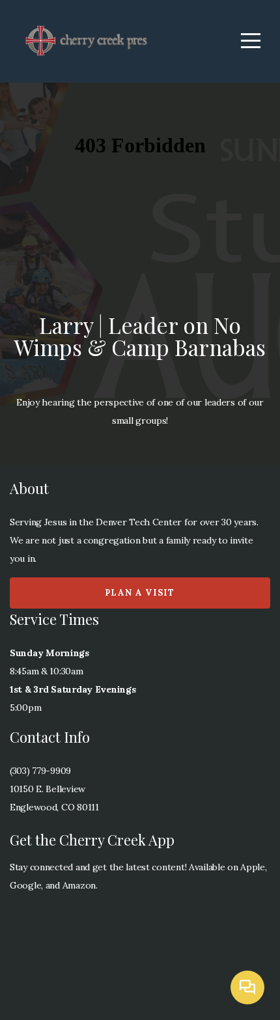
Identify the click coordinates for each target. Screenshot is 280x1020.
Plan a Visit (140, 592)
